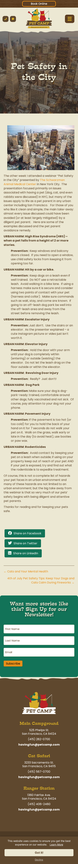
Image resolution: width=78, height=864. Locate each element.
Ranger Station (39, 788)
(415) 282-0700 (39, 739)
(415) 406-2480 (39, 804)
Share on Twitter (25, 543)
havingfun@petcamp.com (39, 745)
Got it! (39, 852)
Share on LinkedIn (25, 553)
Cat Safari (39, 755)
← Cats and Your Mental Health (26, 571)
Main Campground (39, 723)
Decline (39, 859)
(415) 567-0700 (39, 772)
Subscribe (13, 663)
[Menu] (69, 19)
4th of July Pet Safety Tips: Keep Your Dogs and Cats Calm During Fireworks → (40, 580)
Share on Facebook (27, 533)
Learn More (56, 844)
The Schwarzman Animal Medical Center (34, 182)
